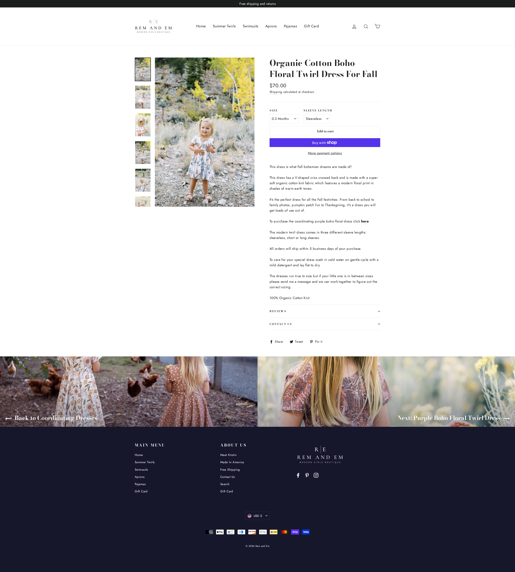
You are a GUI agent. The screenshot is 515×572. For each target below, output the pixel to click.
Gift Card (311, 26)
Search (225, 484)
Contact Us (281, 324)
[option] (204, 132)
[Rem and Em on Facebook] (298, 475)
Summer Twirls (224, 26)
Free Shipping (230, 469)
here (365, 221)
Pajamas (290, 26)
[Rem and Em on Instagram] (316, 475)
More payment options (325, 153)
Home (201, 26)
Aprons (271, 26)
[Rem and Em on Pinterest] (307, 475)
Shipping (276, 92)
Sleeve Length (318, 110)
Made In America (232, 462)
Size (274, 110)
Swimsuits (250, 26)
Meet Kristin (228, 455)
